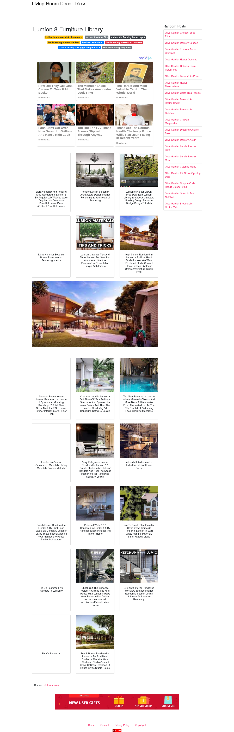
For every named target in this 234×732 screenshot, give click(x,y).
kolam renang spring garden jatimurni (79, 47)
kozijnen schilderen (92, 42)
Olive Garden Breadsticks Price (182, 76)
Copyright (140, 725)
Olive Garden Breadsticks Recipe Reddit (179, 101)
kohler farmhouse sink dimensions (63, 37)
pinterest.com (51, 685)
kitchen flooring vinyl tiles (117, 47)
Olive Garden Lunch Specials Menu (180, 158)
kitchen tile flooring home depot (128, 37)
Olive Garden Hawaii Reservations (176, 84)
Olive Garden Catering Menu (180, 166)
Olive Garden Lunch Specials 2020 (180, 148)
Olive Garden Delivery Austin (180, 139)
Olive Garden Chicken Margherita (177, 121)
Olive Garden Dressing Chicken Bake (182, 131)
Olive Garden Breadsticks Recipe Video (179, 205)
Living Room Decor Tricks (59, 3)
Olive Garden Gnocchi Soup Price (180, 34)
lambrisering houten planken (63, 42)
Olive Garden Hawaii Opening (181, 59)
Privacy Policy (122, 725)
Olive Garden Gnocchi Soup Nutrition (180, 195)
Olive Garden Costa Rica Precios (183, 92)
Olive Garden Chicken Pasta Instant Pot (180, 67)
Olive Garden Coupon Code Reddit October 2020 (180, 184)
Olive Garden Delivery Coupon (181, 42)
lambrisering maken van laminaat (124, 42)
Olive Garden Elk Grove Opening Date (183, 174)
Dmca (91, 725)
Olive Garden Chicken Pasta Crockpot (180, 51)
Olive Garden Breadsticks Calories (179, 111)
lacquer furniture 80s (97, 37)
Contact (104, 725)
